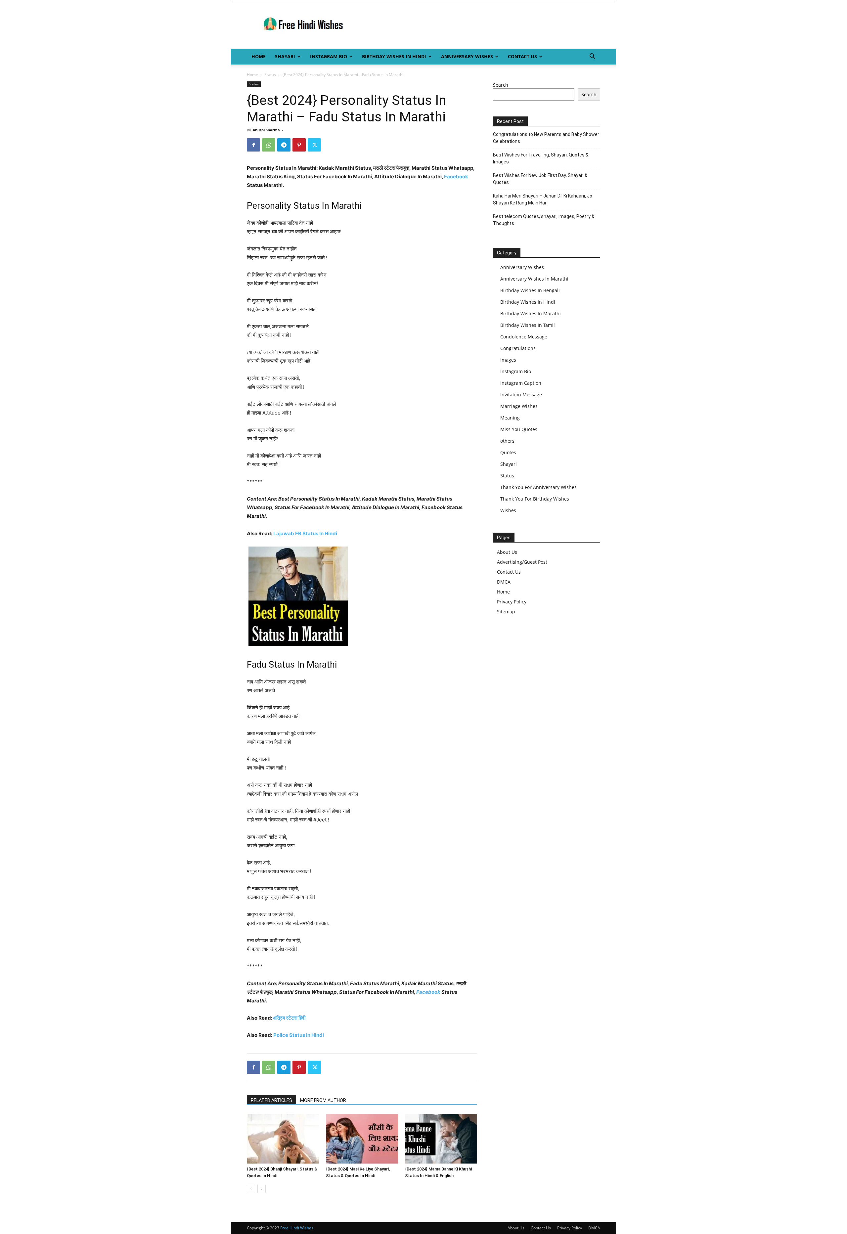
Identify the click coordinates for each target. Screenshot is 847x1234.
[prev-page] (251, 1189)
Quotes (508, 452)
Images (508, 360)
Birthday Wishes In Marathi (530, 313)
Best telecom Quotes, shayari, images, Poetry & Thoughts (544, 220)
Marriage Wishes (519, 406)
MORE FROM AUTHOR (323, 1100)
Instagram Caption (520, 383)
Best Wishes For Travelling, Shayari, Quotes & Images (541, 158)
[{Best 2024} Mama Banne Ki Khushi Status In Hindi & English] (441, 1139)
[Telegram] (283, 145)
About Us (507, 552)
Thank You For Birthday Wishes (534, 499)
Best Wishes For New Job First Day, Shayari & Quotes (540, 179)
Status (270, 74)
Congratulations (518, 348)
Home (258, 56)
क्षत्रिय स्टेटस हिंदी (289, 1018)
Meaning (510, 418)
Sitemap (506, 611)
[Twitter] (314, 145)
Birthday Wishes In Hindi (394, 56)
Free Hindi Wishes (296, 1228)
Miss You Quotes (518, 429)
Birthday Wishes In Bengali (530, 290)
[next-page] (261, 1189)
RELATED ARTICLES (271, 1100)
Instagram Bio (328, 56)
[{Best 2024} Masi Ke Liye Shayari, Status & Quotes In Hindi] (362, 1139)
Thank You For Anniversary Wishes (538, 487)
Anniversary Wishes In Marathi (534, 279)
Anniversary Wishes (467, 56)
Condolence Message (523, 336)
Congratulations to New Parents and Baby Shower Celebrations (546, 138)
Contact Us (522, 56)
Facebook (456, 176)
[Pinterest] (299, 145)
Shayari (285, 56)
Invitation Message (521, 394)
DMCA (504, 582)
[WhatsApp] (268, 145)
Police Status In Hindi (298, 1035)
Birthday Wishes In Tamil (527, 325)
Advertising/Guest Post (522, 562)
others (507, 441)
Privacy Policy (511, 601)
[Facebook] (253, 145)
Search (500, 85)
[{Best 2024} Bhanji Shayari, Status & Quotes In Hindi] (283, 1139)
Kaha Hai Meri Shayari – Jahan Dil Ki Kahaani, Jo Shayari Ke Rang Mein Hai (542, 199)
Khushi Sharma (266, 129)
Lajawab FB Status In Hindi (305, 533)
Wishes (508, 510)
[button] (592, 57)
